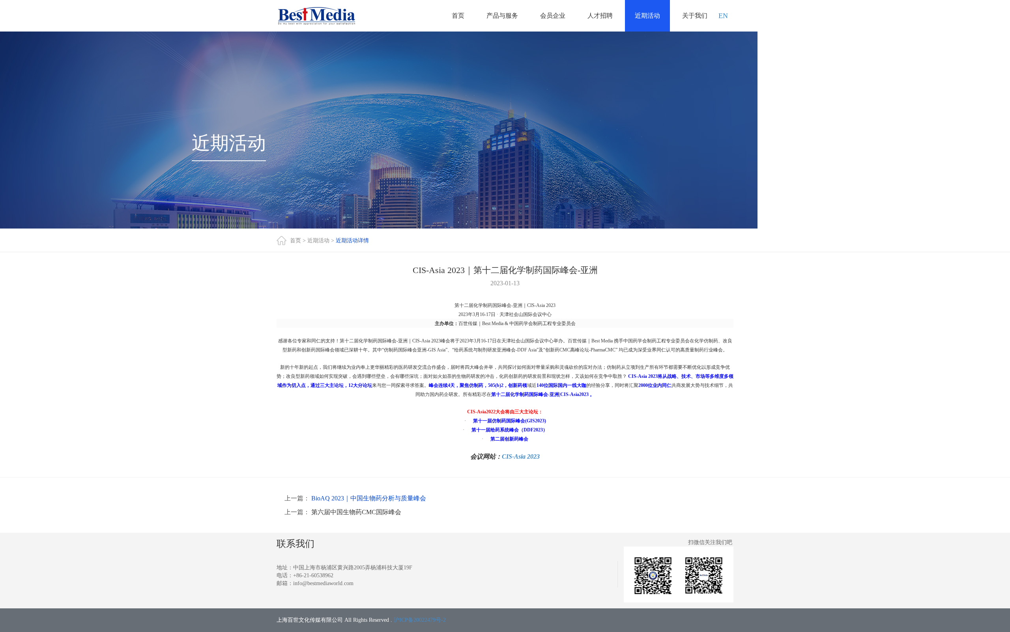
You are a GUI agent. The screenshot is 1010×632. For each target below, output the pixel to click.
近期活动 (647, 15)
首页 (458, 15)
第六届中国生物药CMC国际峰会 (356, 512)
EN (723, 16)
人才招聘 (600, 15)
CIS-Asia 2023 (521, 456)
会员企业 (552, 15)
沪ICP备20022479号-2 (420, 620)
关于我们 (694, 15)
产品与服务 (502, 15)
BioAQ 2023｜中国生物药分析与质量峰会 (368, 498)
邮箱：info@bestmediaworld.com (315, 583)
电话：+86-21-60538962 (305, 575)
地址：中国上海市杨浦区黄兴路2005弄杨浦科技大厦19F (344, 568)
